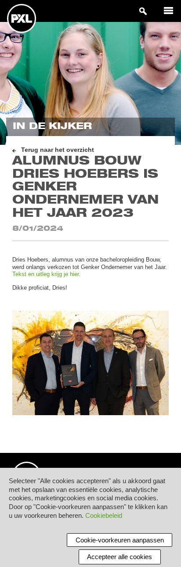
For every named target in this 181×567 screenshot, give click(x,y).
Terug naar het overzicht (57, 150)
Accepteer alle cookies (119, 556)
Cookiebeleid (103, 515)
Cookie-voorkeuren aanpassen (120, 540)
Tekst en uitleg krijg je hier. (46, 274)
